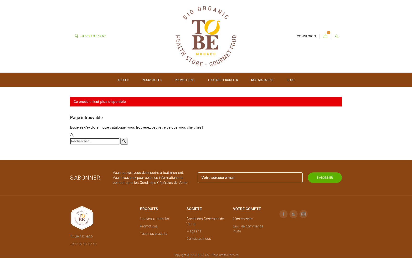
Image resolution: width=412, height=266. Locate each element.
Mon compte (243, 219)
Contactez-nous (198, 238)
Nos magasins (262, 80)
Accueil (123, 80)
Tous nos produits (223, 80)
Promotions (185, 80)
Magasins (193, 231)
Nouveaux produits (154, 219)
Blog (290, 80)
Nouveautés (152, 80)
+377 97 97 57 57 (92, 36)
